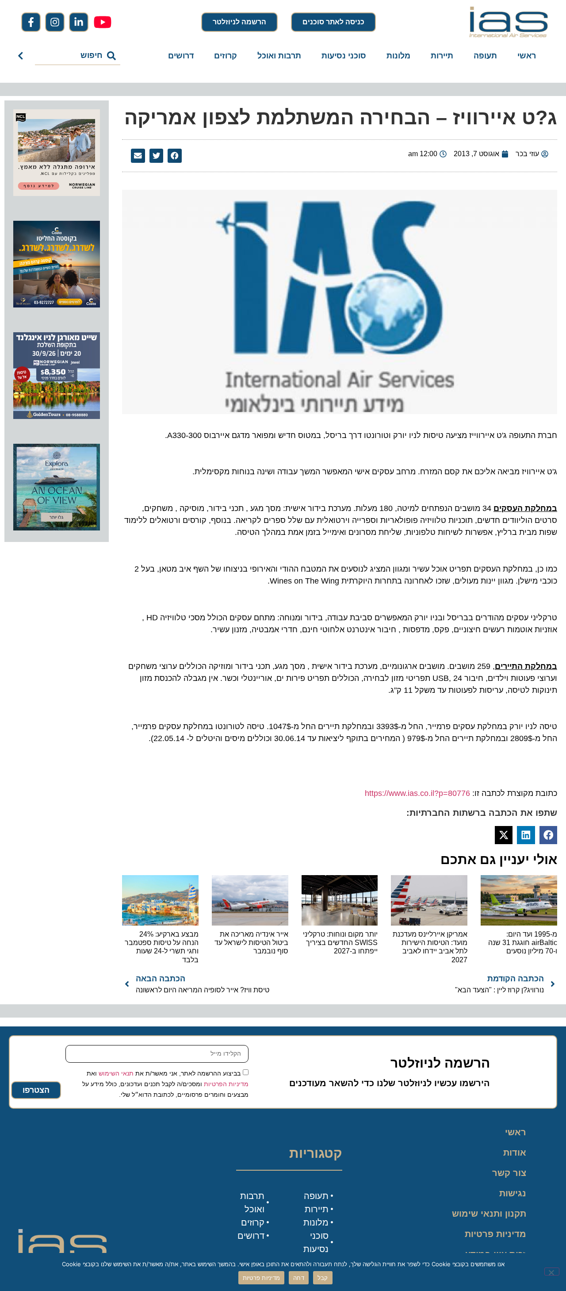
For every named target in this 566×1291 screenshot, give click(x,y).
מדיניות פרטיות (495, 1234)
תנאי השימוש (116, 1072)
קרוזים (225, 55)
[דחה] (551, 1272)
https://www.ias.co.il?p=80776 (417, 793)
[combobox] (77, 55)
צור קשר (509, 1173)
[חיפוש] (22, 55)
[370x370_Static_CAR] (56, 527)
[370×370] (56, 193)
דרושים (181, 55)
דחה (298, 1277)
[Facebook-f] (31, 22)
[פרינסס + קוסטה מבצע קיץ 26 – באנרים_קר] (56, 304)
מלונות (398, 55)
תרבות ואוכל (279, 55)
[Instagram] (55, 22)
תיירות (442, 55)
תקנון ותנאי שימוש (489, 1213)
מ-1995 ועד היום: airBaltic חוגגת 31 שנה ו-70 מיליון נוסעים (522, 942)
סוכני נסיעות (343, 55)
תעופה (485, 55)
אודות (514, 1152)
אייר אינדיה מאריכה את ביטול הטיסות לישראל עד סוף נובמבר (251, 942)
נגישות (512, 1193)
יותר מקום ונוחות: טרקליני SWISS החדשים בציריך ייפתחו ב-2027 (340, 942)
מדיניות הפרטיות (226, 1083)
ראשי (526, 55)
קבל (322, 1277)
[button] (175, 156)
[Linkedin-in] (78, 22)
